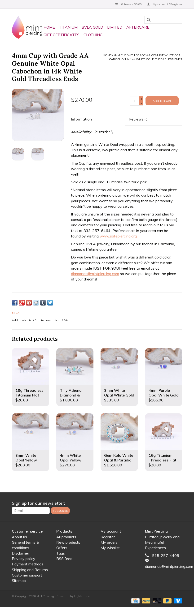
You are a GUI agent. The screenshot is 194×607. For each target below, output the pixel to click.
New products (68, 542)
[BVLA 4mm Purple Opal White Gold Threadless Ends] (163, 366)
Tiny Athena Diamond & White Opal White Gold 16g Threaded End (74, 392)
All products (66, 536)
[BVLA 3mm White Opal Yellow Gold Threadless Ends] (30, 432)
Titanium (68, 27)
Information (81, 119)
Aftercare (137, 27)
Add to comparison (48, 320)
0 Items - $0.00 (131, 4)
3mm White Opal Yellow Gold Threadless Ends (30, 457)
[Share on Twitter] (50, 303)
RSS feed (64, 558)
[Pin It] (29, 303)
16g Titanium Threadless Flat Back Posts (162, 457)
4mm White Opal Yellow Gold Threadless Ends (74, 457)
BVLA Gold (92, 27)
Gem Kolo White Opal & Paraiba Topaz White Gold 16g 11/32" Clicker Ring (119, 457)
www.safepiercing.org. (118, 236)
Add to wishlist (22, 320)
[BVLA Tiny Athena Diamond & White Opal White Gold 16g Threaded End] (75, 366)
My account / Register (167, 4)
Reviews (138, 119)
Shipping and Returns (30, 569)
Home (49, 27)
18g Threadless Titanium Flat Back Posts (29, 392)
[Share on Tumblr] (43, 303)
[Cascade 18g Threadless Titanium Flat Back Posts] (30, 366)
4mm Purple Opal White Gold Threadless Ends (164, 392)
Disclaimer (20, 553)
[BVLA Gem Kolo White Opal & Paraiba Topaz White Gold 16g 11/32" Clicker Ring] (119, 432)
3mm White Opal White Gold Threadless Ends (119, 392)
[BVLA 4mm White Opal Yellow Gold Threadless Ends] (75, 432)
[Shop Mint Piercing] (27, 27)
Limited (114, 27)
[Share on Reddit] (36, 303)
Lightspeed (82, 596)
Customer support (27, 575)
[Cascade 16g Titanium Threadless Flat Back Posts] (163, 432)
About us (19, 536)
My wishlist (110, 547)
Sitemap (19, 580)
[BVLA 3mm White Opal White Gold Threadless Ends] (119, 366)
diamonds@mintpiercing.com (95, 273)
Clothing (93, 34)
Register (108, 536)
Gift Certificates (61, 34)
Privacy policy (23, 558)
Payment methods (27, 564)
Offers (61, 547)
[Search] (148, 20)
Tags (60, 553)
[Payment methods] (135, 600)
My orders (109, 542)
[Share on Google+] (22, 303)
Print (66, 320)
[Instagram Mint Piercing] (178, 503)
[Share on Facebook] (15, 303)
